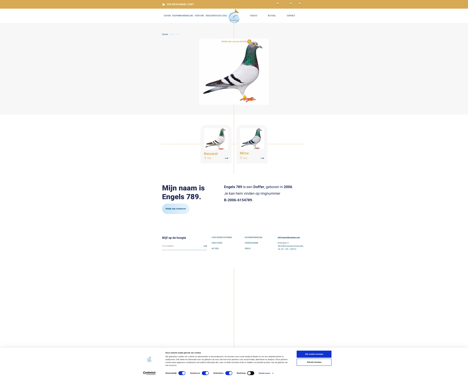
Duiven (167, 15)
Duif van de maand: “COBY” (180, 4)
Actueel (272, 15)
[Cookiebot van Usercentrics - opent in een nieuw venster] (149, 373)
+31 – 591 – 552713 (288, 249)
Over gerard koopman (222, 237)
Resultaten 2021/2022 (216, 15)
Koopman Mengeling (182, 15)
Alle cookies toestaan (314, 354)
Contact (291, 15)
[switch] (205, 373)
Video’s (253, 15)
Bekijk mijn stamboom (176, 209)
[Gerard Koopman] (234, 16)
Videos (248, 248)
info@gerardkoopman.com (289, 237)
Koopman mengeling (253, 237)
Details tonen (264, 373)
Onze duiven (217, 243)
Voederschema (251, 243)
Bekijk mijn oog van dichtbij (234, 41)
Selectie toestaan (314, 362)
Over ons (199, 15)
